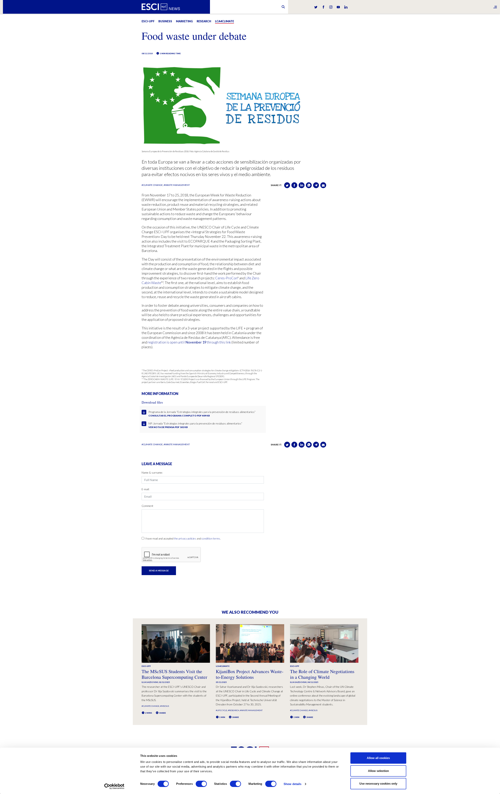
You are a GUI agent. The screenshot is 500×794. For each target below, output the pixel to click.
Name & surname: (152, 472)
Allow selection (378, 770)
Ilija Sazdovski (150, 682)
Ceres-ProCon (226, 278)
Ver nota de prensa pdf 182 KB (168, 427)
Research (204, 21)
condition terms (211, 538)
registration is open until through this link (189, 342)
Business (165, 21)
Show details (292, 784)
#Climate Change (152, 184)
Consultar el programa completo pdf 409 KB (179, 415)
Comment (147, 505)
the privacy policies (185, 538)
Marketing (184, 21)
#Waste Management (177, 184)
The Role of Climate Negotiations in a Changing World (322, 674)
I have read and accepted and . (183, 538)
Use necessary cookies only (378, 783)
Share (162, 713)
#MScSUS (164, 706)
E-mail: (145, 489)
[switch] (201, 784)
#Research (233, 710)
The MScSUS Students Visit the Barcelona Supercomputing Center (174, 674)
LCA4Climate (224, 21)
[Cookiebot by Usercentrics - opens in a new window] (114, 786)
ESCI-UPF (148, 21)
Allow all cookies (378, 758)
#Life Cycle (221, 710)
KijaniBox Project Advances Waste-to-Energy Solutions (249, 674)
